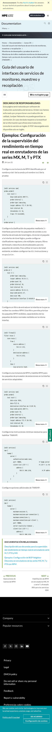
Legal (6, 667)
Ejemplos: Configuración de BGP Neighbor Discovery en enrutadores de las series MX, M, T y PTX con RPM (26, 560)
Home (4, 43)
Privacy (7, 660)
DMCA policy (10, 674)
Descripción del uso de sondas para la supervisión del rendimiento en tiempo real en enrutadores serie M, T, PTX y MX (27, 549)
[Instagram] (16, 646)
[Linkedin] (21, 646)
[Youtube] (27, 646)
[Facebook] (5, 646)
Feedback (8, 691)
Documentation (11, 23)
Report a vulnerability (14, 698)
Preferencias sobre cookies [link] (17, 705)
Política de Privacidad (11, 717)
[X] (10, 646)
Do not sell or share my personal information (20, 682)
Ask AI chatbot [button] (28, 3)
